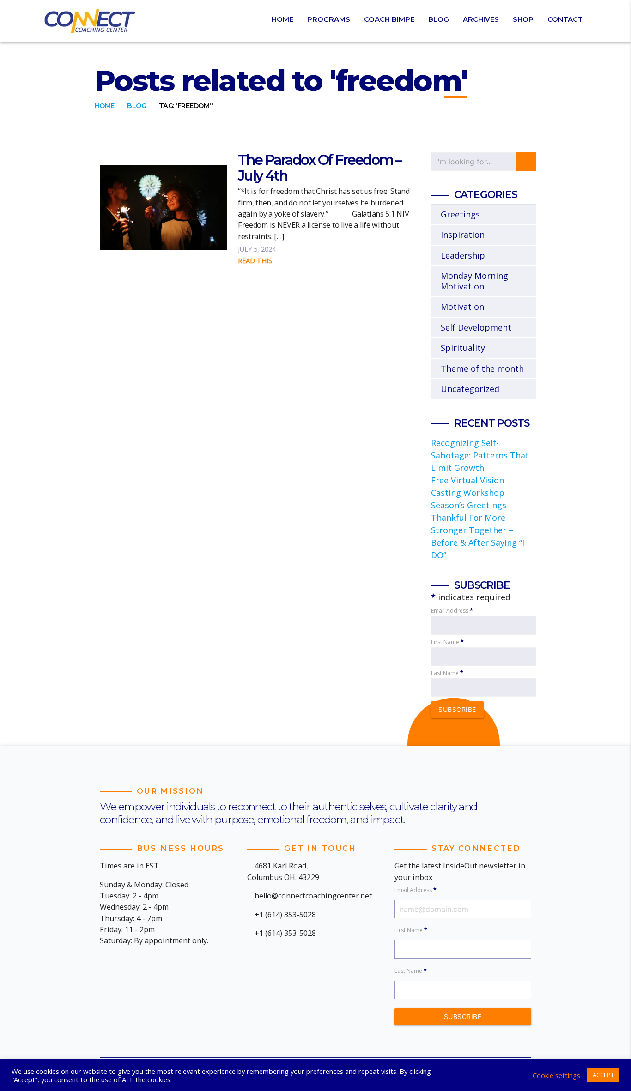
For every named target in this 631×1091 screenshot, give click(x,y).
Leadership (463, 255)
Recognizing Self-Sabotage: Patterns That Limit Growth (480, 455)
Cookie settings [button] (556, 1075)
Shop (523, 19)
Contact (565, 19)
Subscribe (457, 709)
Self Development (476, 327)
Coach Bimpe (389, 19)
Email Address (452, 611)
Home (282, 19)
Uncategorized (470, 388)
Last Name (447, 673)
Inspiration (463, 234)
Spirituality (463, 347)
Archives (481, 19)
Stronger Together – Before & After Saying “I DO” (477, 542)
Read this (255, 260)
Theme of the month (482, 368)
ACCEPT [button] (603, 1075)
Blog (438, 19)
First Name (447, 642)
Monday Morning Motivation (474, 281)
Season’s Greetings (468, 505)
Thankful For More (468, 517)
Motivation (462, 306)
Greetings (460, 214)
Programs (328, 19)
